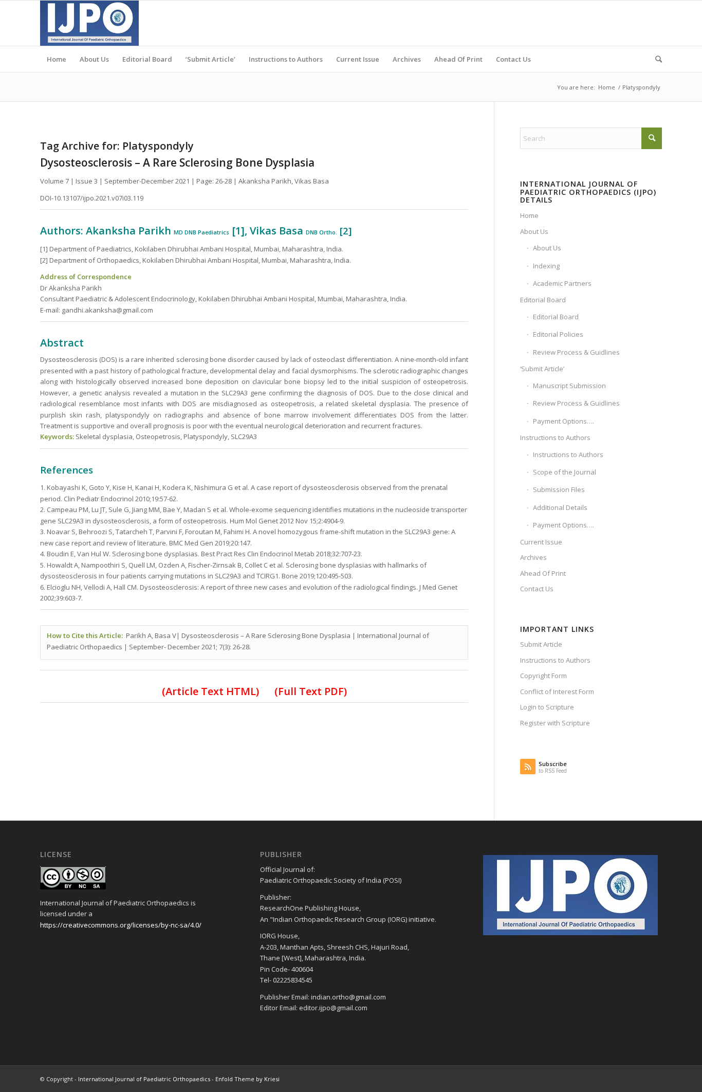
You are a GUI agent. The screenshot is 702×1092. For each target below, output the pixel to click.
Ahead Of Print (543, 573)
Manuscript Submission (569, 385)
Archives (533, 557)
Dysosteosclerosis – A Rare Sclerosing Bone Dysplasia (177, 162)
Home (529, 215)
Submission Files (559, 489)
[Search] (655, 59)
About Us (534, 231)
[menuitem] (56, 59)
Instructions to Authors (555, 437)
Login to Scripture (547, 707)
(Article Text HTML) (210, 691)
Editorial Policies (558, 334)
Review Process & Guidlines (576, 352)
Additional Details (560, 507)
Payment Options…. (563, 421)
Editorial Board (543, 299)
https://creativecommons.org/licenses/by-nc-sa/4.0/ (120, 925)
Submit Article (541, 644)
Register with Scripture (555, 722)
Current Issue (541, 542)
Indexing (546, 265)
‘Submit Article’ (542, 368)
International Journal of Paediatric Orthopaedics (144, 1079)
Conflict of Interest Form (557, 691)
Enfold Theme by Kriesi (247, 1079)
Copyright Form (543, 675)
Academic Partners (562, 283)
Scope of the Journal (564, 472)
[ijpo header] (89, 23)
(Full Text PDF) (310, 691)
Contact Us (536, 588)
